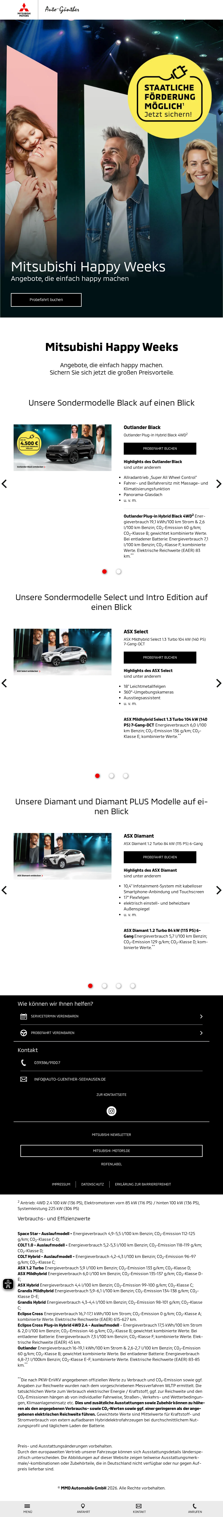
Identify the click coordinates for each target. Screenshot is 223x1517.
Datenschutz (92, 1184)
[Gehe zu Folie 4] (133, 986)
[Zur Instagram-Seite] (111, 1111)
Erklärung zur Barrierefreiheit (143, 1184)
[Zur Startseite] (54, 10)
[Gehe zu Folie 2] (119, 571)
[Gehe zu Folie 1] (104, 571)
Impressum (61, 1184)
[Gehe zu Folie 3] (126, 776)
